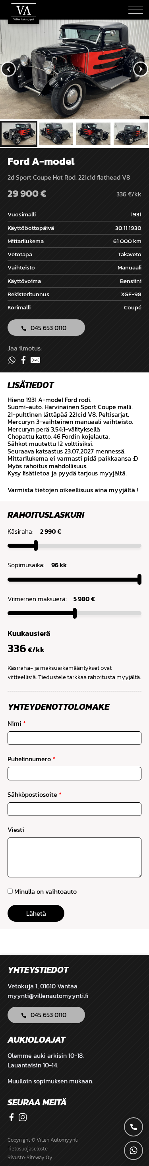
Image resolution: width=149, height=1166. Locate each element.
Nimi (17, 723)
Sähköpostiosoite (35, 794)
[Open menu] (135, 10)
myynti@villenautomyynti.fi (48, 995)
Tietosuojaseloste (28, 1148)
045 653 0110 (48, 328)
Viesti (16, 829)
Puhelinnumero (31, 759)
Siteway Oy (39, 1157)
